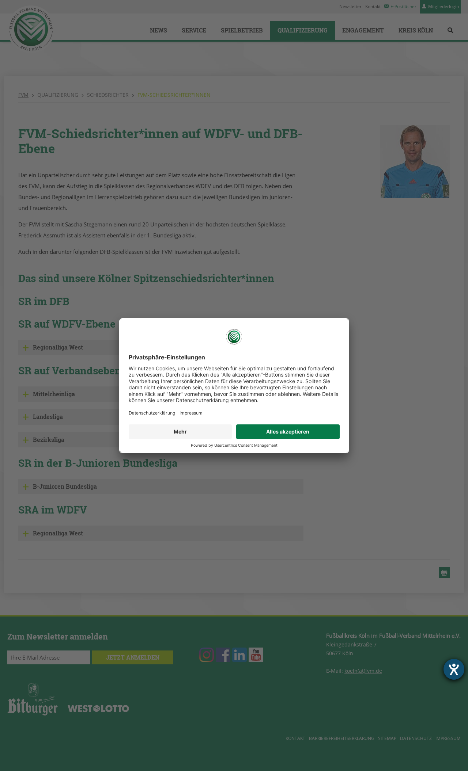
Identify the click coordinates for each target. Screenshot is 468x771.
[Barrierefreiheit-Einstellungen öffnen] (454, 669)
